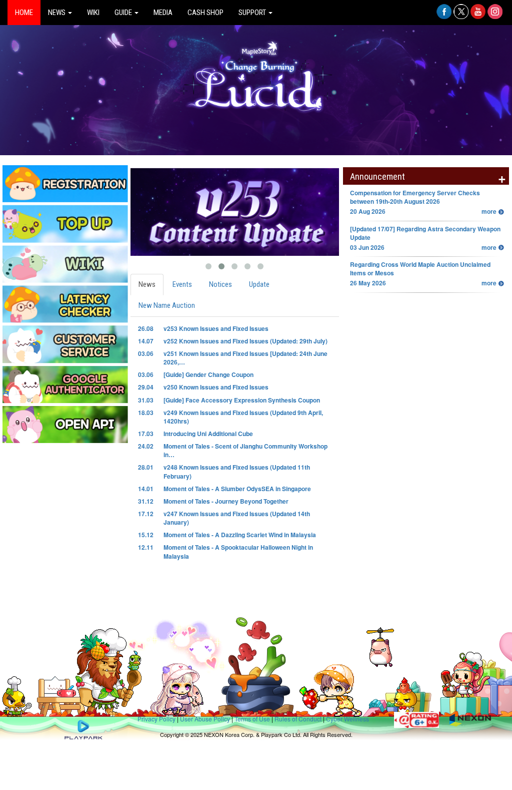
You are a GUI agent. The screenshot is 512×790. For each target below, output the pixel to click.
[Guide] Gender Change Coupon (209, 374)
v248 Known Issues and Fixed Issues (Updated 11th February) (237, 471)
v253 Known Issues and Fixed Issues (216, 328)
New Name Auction (166, 305)
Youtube (478, 16)
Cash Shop (206, 12)
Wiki (93, 12)
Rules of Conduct (298, 718)
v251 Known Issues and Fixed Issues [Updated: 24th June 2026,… (246, 357)
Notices (220, 284)
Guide (124, 12)
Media (163, 12)
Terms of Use (252, 718)
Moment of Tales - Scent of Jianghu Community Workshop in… (246, 450)
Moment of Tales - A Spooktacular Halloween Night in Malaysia (238, 551)
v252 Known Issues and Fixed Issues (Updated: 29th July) (246, 340)
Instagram (495, 16)
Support (253, 12)
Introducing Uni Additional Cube (208, 433)
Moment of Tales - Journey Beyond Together (226, 501)
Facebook (444, 16)
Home (24, 12)
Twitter (461, 16)
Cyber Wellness (347, 718)
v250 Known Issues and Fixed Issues (216, 386)
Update (259, 284)
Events (182, 284)
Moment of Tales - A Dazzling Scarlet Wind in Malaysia (240, 534)
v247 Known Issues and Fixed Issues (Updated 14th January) (237, 518)
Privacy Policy (157, 718)
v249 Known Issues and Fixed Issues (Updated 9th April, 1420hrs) (243, 417)
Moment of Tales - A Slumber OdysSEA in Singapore (237, 488)
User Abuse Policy (205, 718)
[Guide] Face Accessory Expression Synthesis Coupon (242, 400)
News (57, 12)
